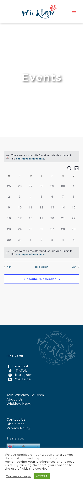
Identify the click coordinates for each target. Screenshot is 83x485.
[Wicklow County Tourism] (39, 11)
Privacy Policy (18, 428)
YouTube (23, 379)
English (18, 446)
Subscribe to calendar (39, 279)
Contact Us (16, 419)
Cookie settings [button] (18, 476)
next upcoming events (30, 158)
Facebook (20, 366)
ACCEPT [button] (41, 476)
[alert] (44, 157)
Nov (9, 266)
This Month (41, 266)
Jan (74, 266)
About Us (15, 399)
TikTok (21, 370)
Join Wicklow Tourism (25, 395)
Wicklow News (19, 404)
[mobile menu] (74, 13)
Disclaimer (15, 424)
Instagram (23, 375)
